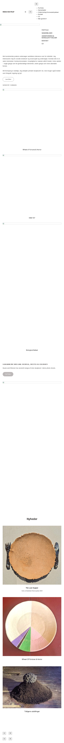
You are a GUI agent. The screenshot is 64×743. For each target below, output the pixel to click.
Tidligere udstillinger (32, 711)
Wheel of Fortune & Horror (32, 150)
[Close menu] (36, 4)
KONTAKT (45, 41)
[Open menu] (30, 12)
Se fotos (8, 374)
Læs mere (8, 79)
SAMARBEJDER (47, 33)
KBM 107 (32, 218)
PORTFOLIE (45, 30)
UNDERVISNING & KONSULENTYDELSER (49, 37)
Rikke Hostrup (8, 12)
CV (43, 44)
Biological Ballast (32, 350)
